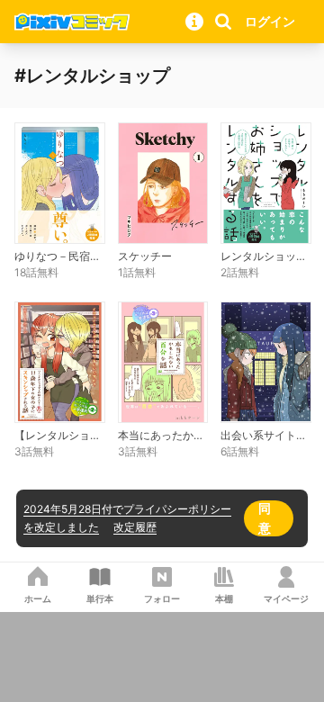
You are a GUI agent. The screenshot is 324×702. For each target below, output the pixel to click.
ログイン (270, 21)
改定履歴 (135, 527)
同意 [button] (264, 518)
